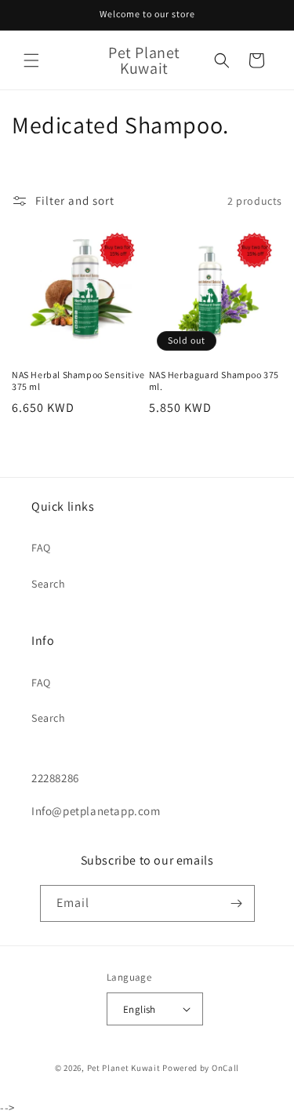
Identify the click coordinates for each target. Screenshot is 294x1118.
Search (48, 584)
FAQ (41, 548)
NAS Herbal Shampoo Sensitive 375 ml (78, 381)
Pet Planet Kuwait (124, 1067)
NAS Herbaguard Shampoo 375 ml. (214, 381)
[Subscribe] (237, 903)
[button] (31, 60)
